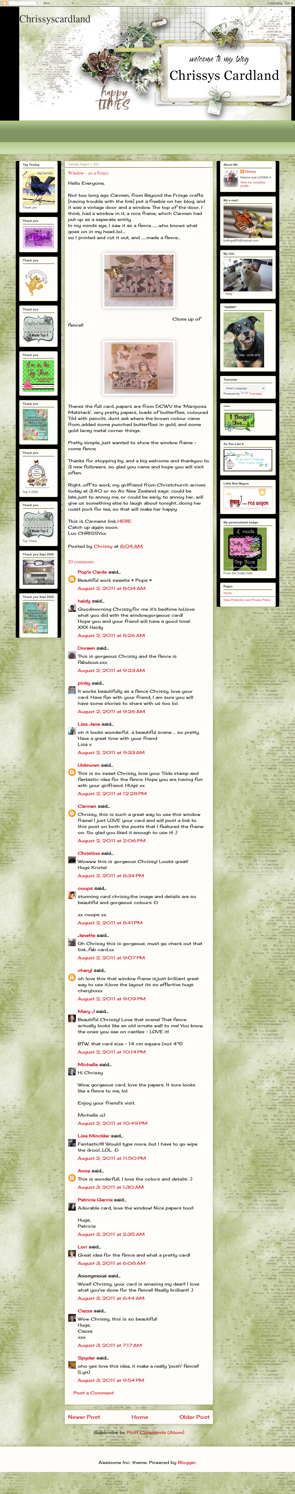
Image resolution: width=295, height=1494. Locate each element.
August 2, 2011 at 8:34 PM (111, 875)
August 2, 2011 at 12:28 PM (112, 793)
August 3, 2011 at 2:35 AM (111, 1234)
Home (140, 1417)
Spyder (86, 1357)
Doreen (86, 648)
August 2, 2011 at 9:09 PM (112, 998)
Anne (84, 1170)
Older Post (194, 1417)
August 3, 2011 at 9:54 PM (111, 1380)
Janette (86, 935)
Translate (255, 393)
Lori (82, 1246)
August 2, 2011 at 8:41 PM (110, 922)
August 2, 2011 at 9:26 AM (111, 711)
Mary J (86, 1011)
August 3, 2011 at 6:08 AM (112, 1263)
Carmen (87, 806)
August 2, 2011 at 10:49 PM (113, 1123)
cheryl (85, 970)
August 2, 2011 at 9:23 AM (111, 670)
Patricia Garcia (95, 1199)
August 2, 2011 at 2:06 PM (112, 840)
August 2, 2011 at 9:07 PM (111, 957)
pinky (84, 683)
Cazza (85, 1310)
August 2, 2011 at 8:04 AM (112, 588)
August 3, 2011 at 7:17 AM (110, 1345)
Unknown (89, 765)
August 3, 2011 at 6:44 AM (111, 1298)
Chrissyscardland (54, 18)
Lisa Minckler (93, 1135)
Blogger (187, 1462)
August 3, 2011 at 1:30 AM (111, 1187)
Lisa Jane (89, 724)
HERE (124, 521)
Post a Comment (93, 1392)
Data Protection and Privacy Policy (247, 600)
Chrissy (250, 171)
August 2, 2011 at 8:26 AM (111, 635)
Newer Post (84, 1417)
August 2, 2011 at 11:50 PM (112, 1158)
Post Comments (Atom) (155, 1432)
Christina (89, 853)
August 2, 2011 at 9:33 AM (111, 752)
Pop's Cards (92, 572)
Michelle (88, 1064)
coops (85, 888)
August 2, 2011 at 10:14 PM (112, 1052)
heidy (84, 601)
